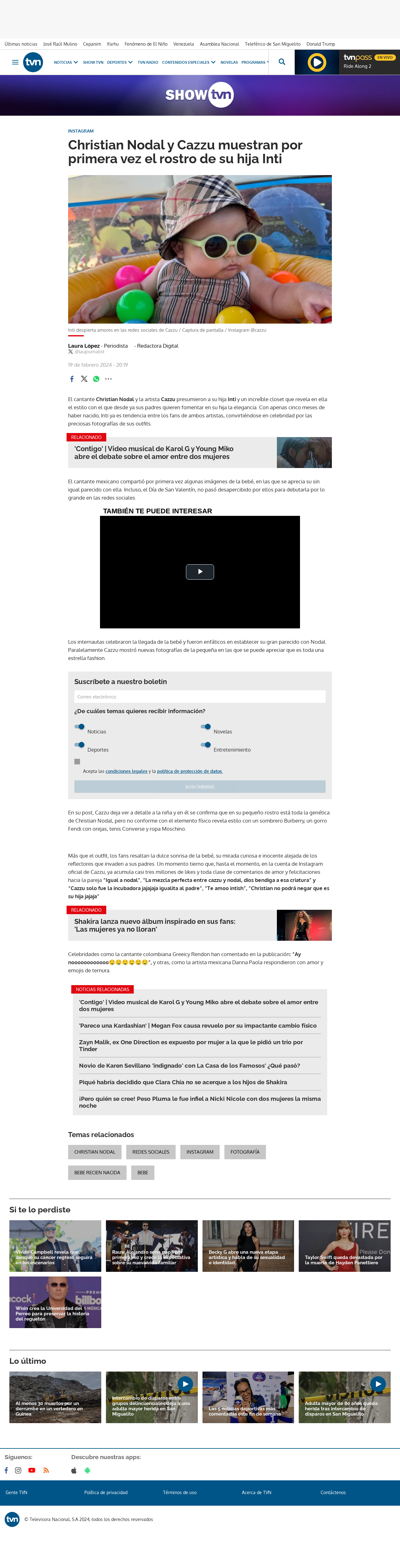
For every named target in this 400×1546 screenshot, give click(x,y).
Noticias (63, 62)
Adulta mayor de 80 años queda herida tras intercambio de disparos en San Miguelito (341, 1409)
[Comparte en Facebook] (72, 379)
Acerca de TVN (256, 1492)
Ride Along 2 (357, 66)
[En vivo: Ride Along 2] (317, 62)
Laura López (98, 346)
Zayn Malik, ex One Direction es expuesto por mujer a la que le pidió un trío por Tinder (191, 1045)
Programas (253, 62)
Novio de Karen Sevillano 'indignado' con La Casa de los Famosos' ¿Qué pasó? (189, 1065)
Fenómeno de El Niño (146, 44)
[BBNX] (12, 1519)
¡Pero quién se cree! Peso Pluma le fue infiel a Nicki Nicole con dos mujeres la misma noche (200, 1102)
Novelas (229, 62)
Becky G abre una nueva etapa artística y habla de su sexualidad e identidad (247, 1258)
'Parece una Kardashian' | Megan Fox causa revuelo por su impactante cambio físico (198, 1025)
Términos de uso (180, 1492)
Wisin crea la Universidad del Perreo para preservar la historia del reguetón (52, 1314)
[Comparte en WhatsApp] (96, 379)
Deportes (117, 62)
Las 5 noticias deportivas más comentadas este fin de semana (245, 1411)
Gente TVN (16, 1492)
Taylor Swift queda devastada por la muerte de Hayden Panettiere (343, 1260)
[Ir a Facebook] (7, 1470)
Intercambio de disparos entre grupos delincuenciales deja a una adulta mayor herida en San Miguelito (151, 1406)
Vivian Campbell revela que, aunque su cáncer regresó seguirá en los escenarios (54, 1258)
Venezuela (183, 44)
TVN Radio (148, 62)
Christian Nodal (94, 1152)
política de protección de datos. (190, 771)
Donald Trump (321, 44)
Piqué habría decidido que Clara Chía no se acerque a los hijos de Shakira (183, 1082)
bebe (143, 1173)
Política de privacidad (106, 1492)
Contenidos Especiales (185, 62)
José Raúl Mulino (60, 44)
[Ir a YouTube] (33, 1470)
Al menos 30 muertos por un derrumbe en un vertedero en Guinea (49, 1409)
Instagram (200, 1152)
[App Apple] (75, 1470)
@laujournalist (89, 352)
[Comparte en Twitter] (84, 379)
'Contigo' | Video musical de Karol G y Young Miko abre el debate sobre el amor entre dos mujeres (153, 453)
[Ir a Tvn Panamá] (33, 62)
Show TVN (93, 62)
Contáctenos (333, 1492)
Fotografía (245, 1152)
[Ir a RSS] (47, 1470)
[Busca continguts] (281, 62)
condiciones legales (127, 771)
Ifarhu (113, 44)
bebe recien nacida (97, 1173)
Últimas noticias (21, 44)
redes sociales (150, 1152)
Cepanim (92, 44)
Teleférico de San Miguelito (273, 44)
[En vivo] (349, 55)
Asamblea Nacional (219, 44)
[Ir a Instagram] (19, 1470)
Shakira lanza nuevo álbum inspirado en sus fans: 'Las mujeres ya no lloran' (154, 925)
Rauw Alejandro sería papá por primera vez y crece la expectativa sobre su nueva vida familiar (151, 1258)
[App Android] (89, 1470)
